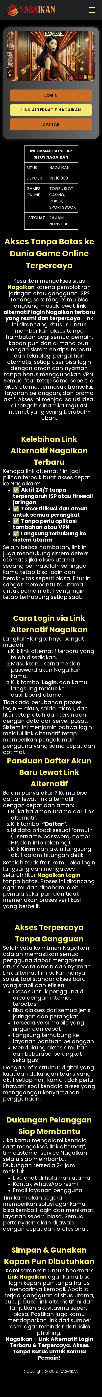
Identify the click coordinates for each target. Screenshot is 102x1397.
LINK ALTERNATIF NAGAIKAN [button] (51, 110)
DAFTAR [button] (51, 124)
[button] (93, 11)
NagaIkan (21, 287)
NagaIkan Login (58, 875)
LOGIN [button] (51, 95)
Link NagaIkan (27, 1276)
